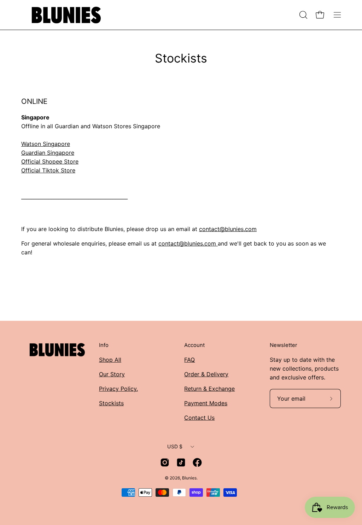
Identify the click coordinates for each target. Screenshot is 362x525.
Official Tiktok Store (48, 170)
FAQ (189, 359)
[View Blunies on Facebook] (197, 462)
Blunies (189, 477)
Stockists (111, 403)
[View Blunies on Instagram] (164, 462)
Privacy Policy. (118, 388)
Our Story (112, 374)
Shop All (110, 359)
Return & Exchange (209, 388)
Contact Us (199, 417)
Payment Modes (205, 403)
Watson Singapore (45, 143)
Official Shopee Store (49, 161)
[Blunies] (65, 14)
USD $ (174, 446)
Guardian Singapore (47, 152)
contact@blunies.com (228, 228)
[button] (303, 15)
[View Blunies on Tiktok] (181, 462)
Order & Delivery (206, 374)
